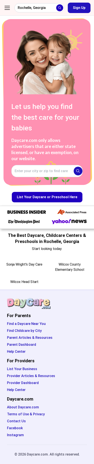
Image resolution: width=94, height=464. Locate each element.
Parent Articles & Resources (29, 338)
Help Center (16, 351)
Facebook (15, 428)
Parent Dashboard (21, 345)
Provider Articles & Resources (31, 376)
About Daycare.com (23, 407)
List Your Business (22, 369)
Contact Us (16, 421)
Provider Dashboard (23, 383)
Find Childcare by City (24, 331)
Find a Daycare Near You (26, 324)
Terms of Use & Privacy (26, 414)
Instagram (15, 435)
